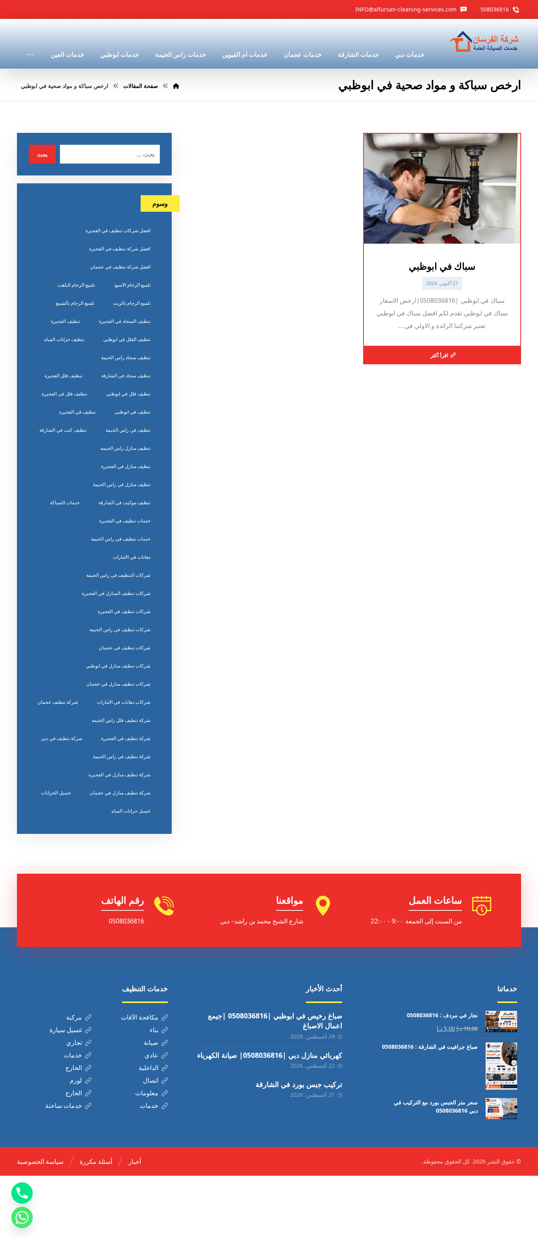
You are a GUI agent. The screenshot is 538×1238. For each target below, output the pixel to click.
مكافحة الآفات (139, 1017)
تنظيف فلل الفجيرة (63, 375)
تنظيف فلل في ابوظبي (128, 393)
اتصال (150, 1080)
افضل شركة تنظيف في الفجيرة (119, 248)
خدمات (72, 1055)
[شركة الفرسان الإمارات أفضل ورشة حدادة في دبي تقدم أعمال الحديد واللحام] (484, 41)
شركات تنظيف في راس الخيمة (119, 629)
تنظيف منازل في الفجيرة (125, 466)
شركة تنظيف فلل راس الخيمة (121, 720)
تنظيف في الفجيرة (77, 411)
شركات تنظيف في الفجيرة (124, 611)
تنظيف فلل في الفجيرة (64, 393)
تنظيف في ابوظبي (132, 411)
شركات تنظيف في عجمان (124, 647)
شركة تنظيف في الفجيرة (125, 738)
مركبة (74, 1017)
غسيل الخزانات (56, 792)
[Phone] (22, 1193)
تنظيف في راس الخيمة (128, 430)
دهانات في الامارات (131, 557)
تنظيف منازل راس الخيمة (125, 448)
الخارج (73, 1067)
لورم (76, 1080)
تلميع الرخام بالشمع (75, 303)
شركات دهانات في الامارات (123, 702)
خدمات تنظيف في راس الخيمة (120, 538)
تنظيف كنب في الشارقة (63, 430)
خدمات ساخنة (63, 1105)
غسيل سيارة (66, 1029)
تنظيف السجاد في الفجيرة (124, 321)
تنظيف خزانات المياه (64, 339)
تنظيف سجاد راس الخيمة (125, 357)
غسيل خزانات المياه (130, 810)
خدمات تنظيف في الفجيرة (124, 520)
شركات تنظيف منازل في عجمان (118, 684)
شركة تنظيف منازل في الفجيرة (119, 774)
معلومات (146, 1093)
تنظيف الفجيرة (65, 321)
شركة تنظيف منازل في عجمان (120, 792)
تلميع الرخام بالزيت (131, 303)
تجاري (74, 1042)
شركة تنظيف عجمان (57, 702)
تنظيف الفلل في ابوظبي (126, 339)
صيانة (151, 1042)
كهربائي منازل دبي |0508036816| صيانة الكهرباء (269, 1055)
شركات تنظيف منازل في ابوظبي (118, 665)
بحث (42, 154)
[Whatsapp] (22, 1217)
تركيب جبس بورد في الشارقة (299, 1084)
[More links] (30, 44)
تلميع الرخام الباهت (76, 285)
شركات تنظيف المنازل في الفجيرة (116, 593)
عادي (151, 1055)
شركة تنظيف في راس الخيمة (121, 756)
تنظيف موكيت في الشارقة (124, 502)
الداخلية (148, 1067)
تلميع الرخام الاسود (132, 285)
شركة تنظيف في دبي (61, 738)
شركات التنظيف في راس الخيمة (118, 575)
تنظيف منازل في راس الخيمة (121, 484)
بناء (154, 1029)
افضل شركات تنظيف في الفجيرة (117, 230)
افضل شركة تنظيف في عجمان (120, 266)
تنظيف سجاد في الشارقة (125, 375)
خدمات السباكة (65, 502)
